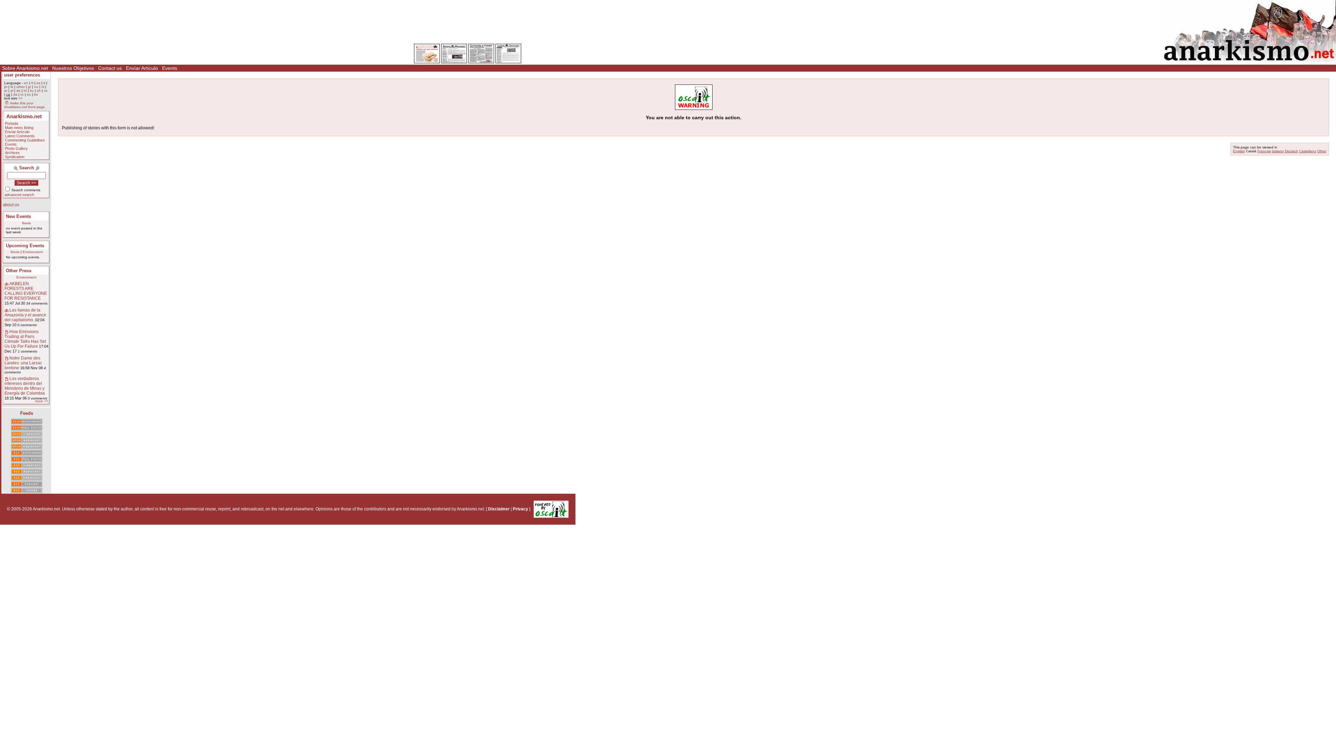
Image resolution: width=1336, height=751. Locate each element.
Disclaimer (499, 509)
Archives (12, 153)
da (15, 94)
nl (42, 87)
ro (22, 94)
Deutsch (1291, 151)
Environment (33, 252)
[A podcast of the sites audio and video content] (26, 484)
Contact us (110, 68)
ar (5, 90)
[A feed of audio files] (26, 440)
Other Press (18, 270)
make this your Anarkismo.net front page (24, 105)
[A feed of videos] (26, 434)
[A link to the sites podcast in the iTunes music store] (26, 490)
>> (20, 98)
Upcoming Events (25, 245)
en (26, 83)
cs (45, 90)
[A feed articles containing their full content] (26, 459)
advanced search (19, 195)
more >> (41, 401)
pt (5, 87)
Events (169, 68)
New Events (18, 216)
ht (25, 90)
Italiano (1278, 151)
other (20, 87)
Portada (11, 123)
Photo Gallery (16, 148)
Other (1321, 151)
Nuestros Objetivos (73, 68)
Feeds (26, 413)
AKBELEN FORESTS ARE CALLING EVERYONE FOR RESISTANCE (26, 291)
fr (32, 83)
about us (11, 204)
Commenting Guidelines (25, 140)
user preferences (22, 75)
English (1239, 151)
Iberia (26, 223)
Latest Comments (20, 136)
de (18, 90)
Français (1264, 151)
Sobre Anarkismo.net (25, 68)
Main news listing (19, 128)
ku (32, 90)
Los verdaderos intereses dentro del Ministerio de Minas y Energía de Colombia (25, 386)
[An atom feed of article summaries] (26, 422)
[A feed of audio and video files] (26, 447)
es (38, 83)
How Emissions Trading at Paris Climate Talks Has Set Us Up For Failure (25, 339)
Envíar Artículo (142, 68)
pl (11, 90)
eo (29, 94)
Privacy (520, 509)
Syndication (14, 157)
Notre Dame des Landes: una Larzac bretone (23, 363)
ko (36, 94)
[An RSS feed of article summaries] (26, 453)
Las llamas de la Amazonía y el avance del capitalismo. (25, 315)
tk (11, 87)
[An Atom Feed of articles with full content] (26, 428)
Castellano (1307, 151)
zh (39, 90)
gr (29, 87)
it (44, 83)
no (36, 87)
